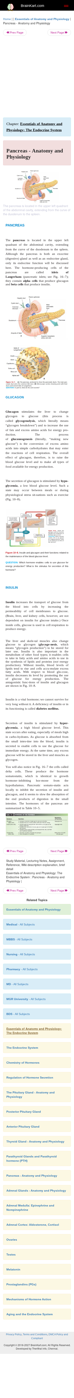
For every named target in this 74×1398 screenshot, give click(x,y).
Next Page (58, 32)
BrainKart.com (32, 6)
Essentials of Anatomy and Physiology (42, 19)
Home (7, 19)
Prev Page (16, 32)
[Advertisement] (37, 76)
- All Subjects (17, 984)
